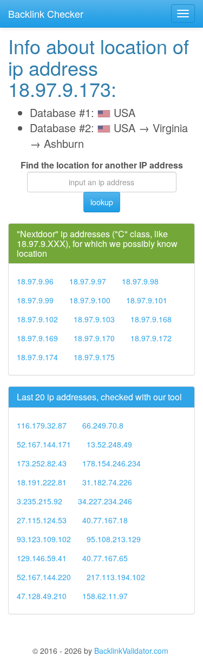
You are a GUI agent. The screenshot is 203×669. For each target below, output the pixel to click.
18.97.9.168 (151, 319)
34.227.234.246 (105, 501)
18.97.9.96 (35, 281)
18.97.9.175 (94, 357)
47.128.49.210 (42, 595)
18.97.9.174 (37, 357)
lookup (101, 202)
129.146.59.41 (42, 558)
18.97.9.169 (37, 338)
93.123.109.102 (44, 539)
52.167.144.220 (44, 576)
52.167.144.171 (44, 444)
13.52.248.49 (109, 444)
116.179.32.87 (42, 425)
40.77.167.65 (105, 558)
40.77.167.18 (105, 520)
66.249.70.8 (102, 425)
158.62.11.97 (105, 595)
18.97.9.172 (151, 338)
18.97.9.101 (146, 300)
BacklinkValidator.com (131, 650)
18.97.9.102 (37, 319)
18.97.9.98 (140, 281)
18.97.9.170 (94, 338)
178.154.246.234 (111, 463)
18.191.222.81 (42, 482)
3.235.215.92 (39, 501)
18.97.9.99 (35, 300)
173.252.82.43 (42, 463)
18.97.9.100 (89, 300)
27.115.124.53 (42, 520)
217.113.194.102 (116, 576)
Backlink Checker (45, 14)
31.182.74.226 (107, 482)
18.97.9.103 (94, 319)
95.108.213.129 (114, 539)
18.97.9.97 (87, 281)
